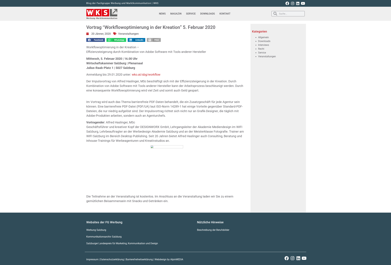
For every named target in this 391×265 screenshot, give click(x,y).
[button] (95, 40)
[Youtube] (303, 3)
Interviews (263, 45)
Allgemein (263, 37)
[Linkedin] (298, 3)
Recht (261, 48)
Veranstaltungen (128, 33)
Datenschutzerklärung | (113, 259)
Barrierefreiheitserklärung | (140, 259)
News (162, 13)
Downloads (207, 13)
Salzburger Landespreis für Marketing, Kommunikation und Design (122, 243)
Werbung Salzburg (96, 229)
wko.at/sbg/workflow (146, 74)
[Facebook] (287, 3)
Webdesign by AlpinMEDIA (169, 259)
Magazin (175, 13)
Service (191, 13)
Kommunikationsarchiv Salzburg (104, 236)
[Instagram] (292, 3)
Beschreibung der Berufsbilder (213, 229)
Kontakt (224, 13)
